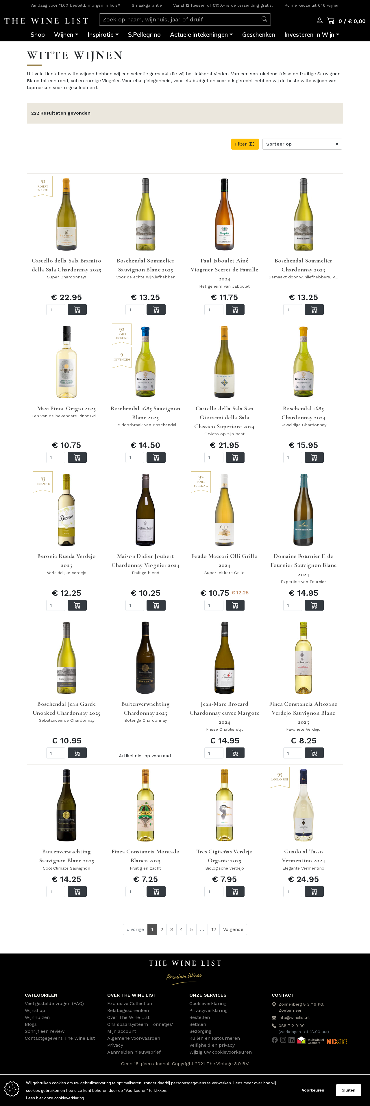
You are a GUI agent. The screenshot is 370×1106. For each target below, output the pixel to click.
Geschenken (258, 34)
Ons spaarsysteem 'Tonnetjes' (140, 1024)
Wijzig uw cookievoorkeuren (220, 1052)
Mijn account (121, 1031)
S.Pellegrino (144, 34)
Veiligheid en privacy (212, 1045)
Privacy (115, 1045)
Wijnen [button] (63, 34)
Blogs (31, 1024)
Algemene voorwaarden (133, 1038)
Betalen (197, 1024)
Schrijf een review (44, 1031)
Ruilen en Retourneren (214, 1038)
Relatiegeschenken (128, 1010)
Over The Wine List (128, 1017)
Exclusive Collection (129, 1003)
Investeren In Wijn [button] (309, 34)
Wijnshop (35, 1010)
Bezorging (200, 1031)
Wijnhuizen (37, 1017)
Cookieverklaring (207, 1003)
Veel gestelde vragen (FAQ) (54, 1003)
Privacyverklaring (208, 1010)
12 (213, 929)
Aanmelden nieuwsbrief (134, 1052)
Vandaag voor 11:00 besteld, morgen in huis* (75, 5)
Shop (38, 34)
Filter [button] (241, 144)
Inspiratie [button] (101, 34)
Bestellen (199, 1017)
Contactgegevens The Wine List (60, 1038)
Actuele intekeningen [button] (199, 34)
